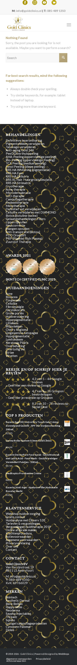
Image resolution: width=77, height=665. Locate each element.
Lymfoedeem (14, 339)
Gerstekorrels (15, 310)
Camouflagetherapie (20, 199)
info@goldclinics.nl (29, 10)
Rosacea (11, 297)
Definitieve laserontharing (24, 140)
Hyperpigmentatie (18, 320)
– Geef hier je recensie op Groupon (29, 397)
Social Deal (39, 407)
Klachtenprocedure (19, 533)
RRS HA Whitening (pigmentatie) (28, 170)
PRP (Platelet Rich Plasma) (24, 238)
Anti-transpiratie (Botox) (23, 232)
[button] (14, 267)
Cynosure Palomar (18, 626)
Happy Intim (14, 607)
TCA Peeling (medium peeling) (26, 163)
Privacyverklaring (18, 543)
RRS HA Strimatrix (18, 183)
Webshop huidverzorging (23, 513)
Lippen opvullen (16, 222)
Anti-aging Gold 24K (20, 150)
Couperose (13, 300)
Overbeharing (15, 346)
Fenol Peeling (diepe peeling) (25, 166)
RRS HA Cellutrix (17, 176)
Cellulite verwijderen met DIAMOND (31, 212)
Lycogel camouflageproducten (26, 623)
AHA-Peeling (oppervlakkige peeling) (31, 157)
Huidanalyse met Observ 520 (25, 520)
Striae (10, 352)
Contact (11, 549)
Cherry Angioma (17, 329)
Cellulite (11, 303)
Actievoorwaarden (18, 536)
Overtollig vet (15, 349)
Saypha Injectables (18, 613)
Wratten (11, 356)
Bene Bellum (14, 604)
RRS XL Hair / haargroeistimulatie (29, 179)
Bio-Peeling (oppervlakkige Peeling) (30, 160)
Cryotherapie (15, 186)
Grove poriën (15, 313)
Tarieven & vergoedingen (23, 523)
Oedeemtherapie (17, 202)
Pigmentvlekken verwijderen (25, 143)
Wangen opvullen (17, 228)
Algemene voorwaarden (22, 540)
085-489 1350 (56, 10)
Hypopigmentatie (18, 336)
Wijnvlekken (14, 326)
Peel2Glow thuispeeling (22, 153)
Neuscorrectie (15, 225)
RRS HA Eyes (15, 173)
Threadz (11, 617)
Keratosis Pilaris (17, 342)
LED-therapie (15, 196)
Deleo (10, 630)
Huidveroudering (17, 316)
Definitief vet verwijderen (23, 209)
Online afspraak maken (21, 530)
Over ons (12, 546)
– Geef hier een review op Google (28, 385)
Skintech (11, 597)
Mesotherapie (15, 206)
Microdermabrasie (18, 192)
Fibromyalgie (15, 306)
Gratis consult (15, 517)
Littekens (12, 323)
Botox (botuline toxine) (22, 215)
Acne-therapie (15, 189)
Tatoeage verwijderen (21, 147)
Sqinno (10, 620)
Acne (9, 293)
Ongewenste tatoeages (22, 333)
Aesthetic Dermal (18, 600)
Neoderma (13, 610)
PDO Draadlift (16, 235)
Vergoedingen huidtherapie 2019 (28, 527)
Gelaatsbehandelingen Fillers (26, 219)
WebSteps (63, 654)
